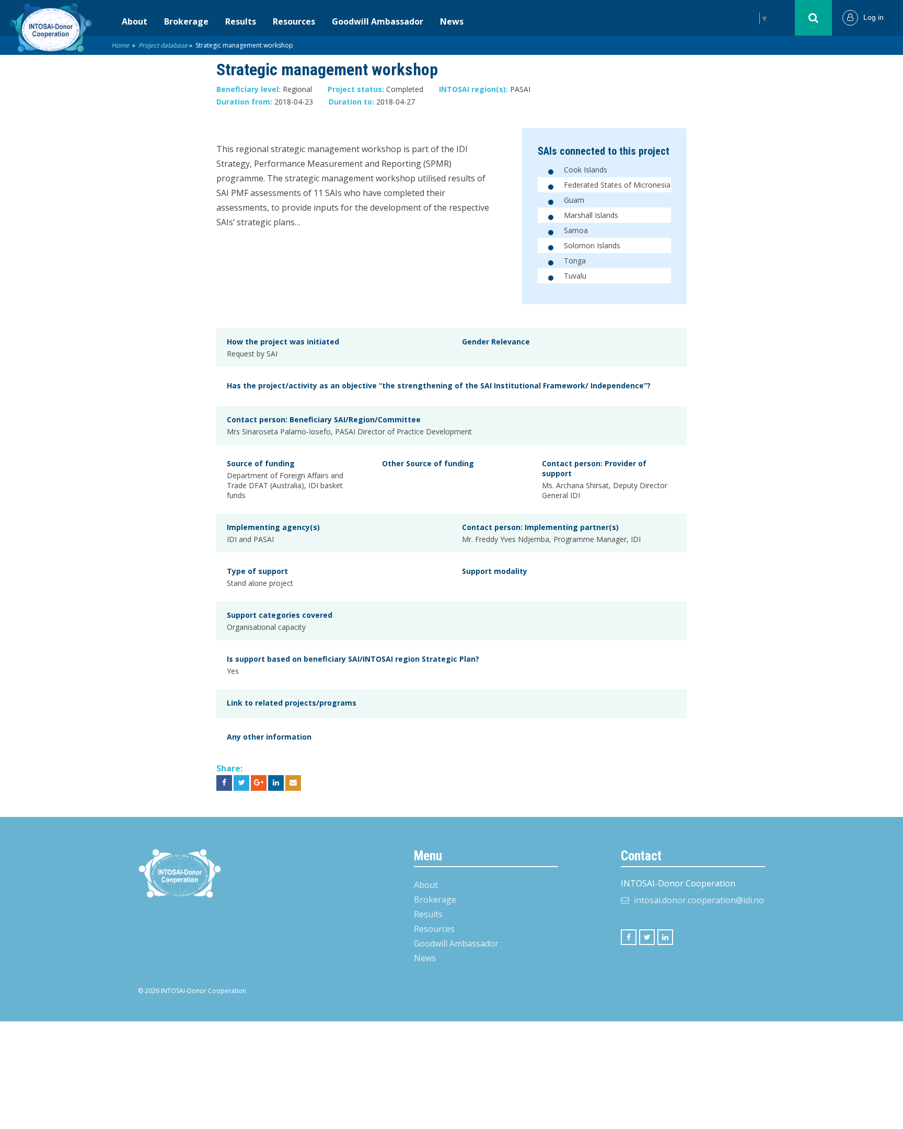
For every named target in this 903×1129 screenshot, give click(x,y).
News (452, 21)
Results (240, 21)
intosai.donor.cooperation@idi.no (699, 900)
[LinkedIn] (665, 937)
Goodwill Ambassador (377, 21)
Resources (294, 21)
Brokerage (186, 21)
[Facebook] (628, 937)
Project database (163, 45)
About (134, 21)
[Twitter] (647, 937)
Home (120, 45)
